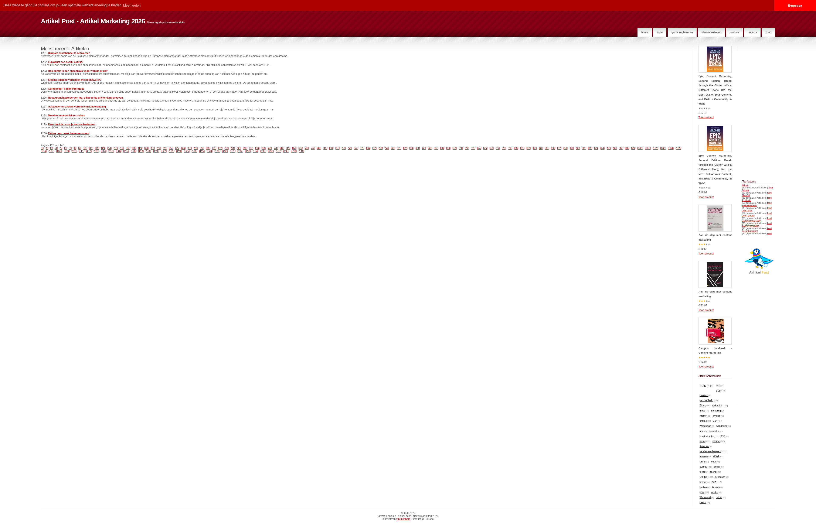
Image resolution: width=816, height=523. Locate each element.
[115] (111, 151)
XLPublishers (403, 518)
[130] (225, 151)
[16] (122, 148)
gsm (702, 492)
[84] (541, 148)
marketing (716, 410)
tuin (714, 482)
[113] (96, 151)
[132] (240, 151)
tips (718, 390)
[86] (553, 148)
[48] (319, 148)
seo (701, 431)
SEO (722, 436)
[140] (301, 151)
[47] (313, 148)
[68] (442, 148)
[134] (255, 151)
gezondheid (706, 400)
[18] (134, 148)
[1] (42, 148)
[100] (640, 148)
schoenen (720, 477)
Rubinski (746, 200)
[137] (278, 151)
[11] (91, 148)
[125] (187, 151)
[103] (663, 148)
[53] (350, 148)
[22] (159, 148)
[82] (528, 148)
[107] (51, 151)
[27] (189, 148)
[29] (202, 148)
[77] (498, 148)
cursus (703, 466)
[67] (436, 148)
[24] (171, 148)
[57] (374, 148)
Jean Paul (747, 210)
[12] (97, 148)
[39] (263, 148)
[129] (217, 151)
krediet (703, 482)
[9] (79, 148)
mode (702, 410)
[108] (59, 151)
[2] (46, 148)
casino (703, 502)
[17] (128, 148)
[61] (399, 148)
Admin (745, 185)
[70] (454, 148)
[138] (286, 151)
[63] (411, 148)
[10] (85, 148)
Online (703, 476)
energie (714, 472)
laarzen (716, 487)
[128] (209, 151)
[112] (89, 151)
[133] (248, 151)
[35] (239, 148)
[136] (271, 151)
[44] (294, 148)
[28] (196, 148)
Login (660, 32)
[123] (171, 151)
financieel (704, 446)
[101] (648, 148)
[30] (208, 148)
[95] (608, 148)
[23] (165, 148)
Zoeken (734, 32)
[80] (516, 148)
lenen (713, 461)
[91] (584, 148)
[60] (393, 148)
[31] (214, 148)
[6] (65, 148)
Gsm (715, 420)
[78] (504, 148)
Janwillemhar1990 (751, 220)
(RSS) (768, 32)
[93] (596, 148)
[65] (424, 148)
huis (703, 386)
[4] (56, 148)
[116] (118, 151)
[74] (479, 148)
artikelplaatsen (749, 205)
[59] (387, 148)
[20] (146, 148)
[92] (590, 148)
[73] (473, 148)
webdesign (721, 426)
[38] (257, 148)
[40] (270, 148)
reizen (719, 497)
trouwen (704, 456)
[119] (141, 151)
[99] (633, 148)
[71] (461, 148)
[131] (232, 151)
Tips (702, 405)
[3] (51, 148)
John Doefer (748, 215)
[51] (337, 148)
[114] (103, 151)
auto (702, 441)
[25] (177, 148)
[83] (535, 148)
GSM (716, 456)
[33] (226, 148)
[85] (547, 148)
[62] (405, 148)
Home (644, 32)
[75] (485, 148)
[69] (448, 148)
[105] (678, 148)
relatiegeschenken (710, 451)
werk (718, 385)
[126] (194, 151)
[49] (325, 148)
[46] (307, 148)
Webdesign (705, 426)
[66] (430, 148)
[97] (621, 148)
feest (702, 472)
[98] (627, 148)
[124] (179, 151)
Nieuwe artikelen (711, 32)
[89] (572, 148)
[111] (81, 151)
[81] (522, 148)
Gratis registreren (682, 32)
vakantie (717, 405)
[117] (126, 151)
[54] (356, 148)
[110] (74, 151)
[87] (559, 148)
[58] (380, 148)
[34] (233, 148)
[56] (368, 148)
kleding (703, 487)
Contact (752, 32)
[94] (602, 148)
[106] (44, 151)
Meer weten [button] (132, 5)
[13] (103, 148)
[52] (343, 148)
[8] (75, 148)
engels (717, 466)
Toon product (706, 117)
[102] (655, 148)
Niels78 (746, 195)
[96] (615, 148)
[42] (282, 148)
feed (770, 187)
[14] (109, 148)
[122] (164, 151)
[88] (565, 148)
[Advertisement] (755, 109)
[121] (156, 151)
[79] (510, 148)
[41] (276, 148)
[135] (263, 151)
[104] (671, 148)
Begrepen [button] (795, 5)
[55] (362, 148)
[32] (220, 148)
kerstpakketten (707, 436)
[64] (417, 148)
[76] (491, 148)
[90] (578, 148)
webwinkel (714, 431)
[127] (202, 151)
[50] (331, 148)
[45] (300, 148)
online (716, 441)
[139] (294, 151)
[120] (148, 151)
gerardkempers (750, 231)
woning (714, 492)
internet (703, 415)
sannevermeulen (750, 226)
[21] (152, 148)
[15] (115, 148)
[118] (133, 151)
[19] (140, 148)
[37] (251, 148)
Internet (703, 421)
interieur (704, 395)
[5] (61, 148)
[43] (288, 148)
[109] (66, 151)
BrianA (745, 190)
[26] (183, 148)
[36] (245, 148)
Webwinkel (705, 497)
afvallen (716, 415)
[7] (70, 148)
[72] (467, 148)
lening (703, 461)
